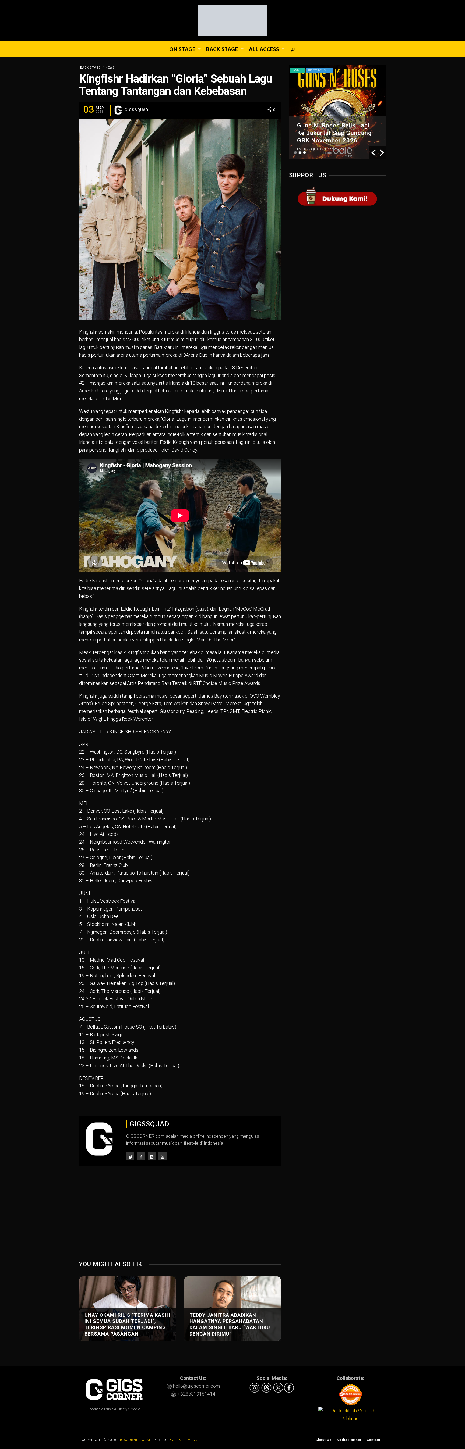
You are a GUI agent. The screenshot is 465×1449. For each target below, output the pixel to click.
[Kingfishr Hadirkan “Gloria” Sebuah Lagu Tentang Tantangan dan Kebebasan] (180, 219)
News (110, 67)
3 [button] (304, 152)
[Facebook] (141, 1156)
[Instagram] (152, 1156)
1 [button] (295, 152)
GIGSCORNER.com (133, 1440)
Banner (297, 70)
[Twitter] (130, 1156)
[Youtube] (162, 1156)
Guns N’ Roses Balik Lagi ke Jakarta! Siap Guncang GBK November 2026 (334, 133)
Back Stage (90, 67)
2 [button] (300, 152)
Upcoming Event (319, 70)
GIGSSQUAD (136, 110)
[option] (337, 112)
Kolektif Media (184, 1440)
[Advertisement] (180, 1217)
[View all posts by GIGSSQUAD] (118, 110)
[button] (373, 152)
